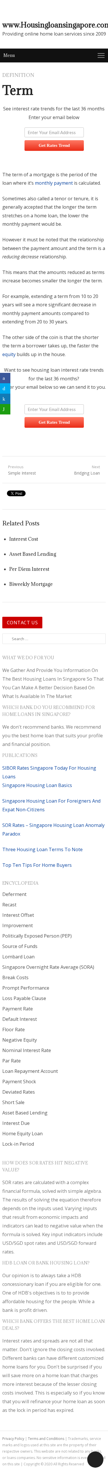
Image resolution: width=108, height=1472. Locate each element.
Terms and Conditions (46, 1438)
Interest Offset (18, 915)
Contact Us (22, 622)
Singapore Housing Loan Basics (37, 785)
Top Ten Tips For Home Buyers (37, 865)
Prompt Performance (25, 988)
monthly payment (54, 183)
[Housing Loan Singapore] (101, 9)
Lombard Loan (18, 956)
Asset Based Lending (32, 554)
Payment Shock (19, 1081)
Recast (9, 904)
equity (9, 354)
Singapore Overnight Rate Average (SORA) (48, 967)
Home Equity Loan (22, 1133)
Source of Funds (19, 946)
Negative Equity (19, 1040)
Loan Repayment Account (30, 1071)
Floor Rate (13, 1029)
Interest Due (16, 1123)
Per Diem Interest (29, 569)
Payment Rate (17, 1009)
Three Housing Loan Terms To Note (42, 849)
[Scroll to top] (95, 1459)
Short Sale (13, 1102)
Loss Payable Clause (24, 998)
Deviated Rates (18, 1092)
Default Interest (19, 1019)
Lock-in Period (18, 1144)
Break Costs (15, 977)
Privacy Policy (13, 1438)
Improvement (17, 925)
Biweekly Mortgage (31, 584)
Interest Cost (23, 539)
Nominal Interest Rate (26, 1050)
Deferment (14, 894)
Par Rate (11, 1061)
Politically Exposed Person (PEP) (37, 936)
